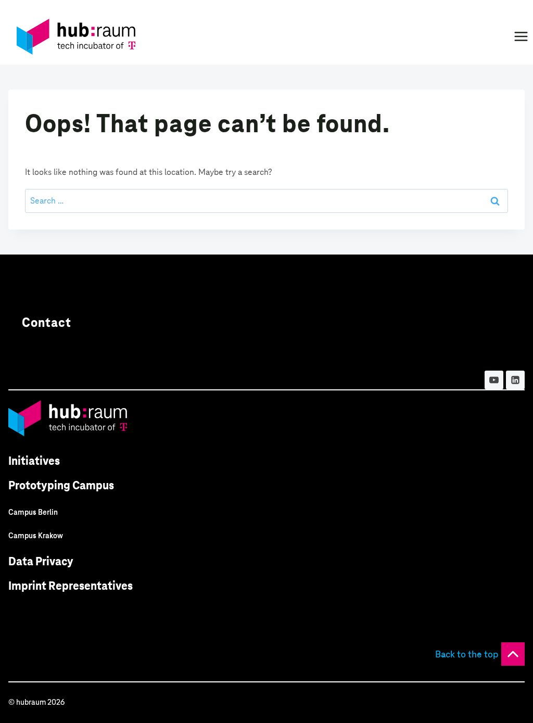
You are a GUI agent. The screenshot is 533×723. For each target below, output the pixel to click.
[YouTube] (494, 380)
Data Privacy (40, 561)
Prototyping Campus (61, 485)
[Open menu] (521, 36)
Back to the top (467, 654)
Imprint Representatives (70, 586)
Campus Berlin (33, 512)
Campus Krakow (35, 535)
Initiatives (34, 461)
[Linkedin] (515, 380)
